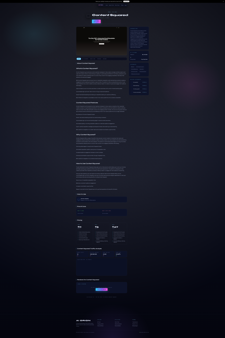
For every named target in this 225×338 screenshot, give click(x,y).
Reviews (104, 58)
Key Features (85, 58)
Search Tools (111, 5)
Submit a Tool (135, 323)
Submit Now (126, 1)
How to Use (92, 58)
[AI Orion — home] (101, 5)
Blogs (122, 5)
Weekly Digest (135, 325)
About (79, 58)
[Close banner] (223, 1)
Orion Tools (117, 5)
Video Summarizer (118, 323)
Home (107, 5)
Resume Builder (118, 325)
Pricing (99, 58)
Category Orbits (100, 323)
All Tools (99, 322)
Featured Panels (100, 325)
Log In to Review (101, 289)
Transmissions (135, 322)
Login (126, 5)
